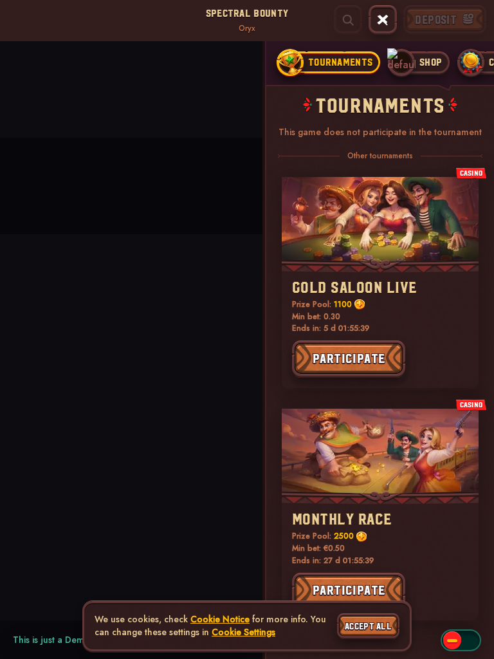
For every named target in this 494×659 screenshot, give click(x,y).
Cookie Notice (220, 619)
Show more (19, 106)
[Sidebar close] (383, 20)
